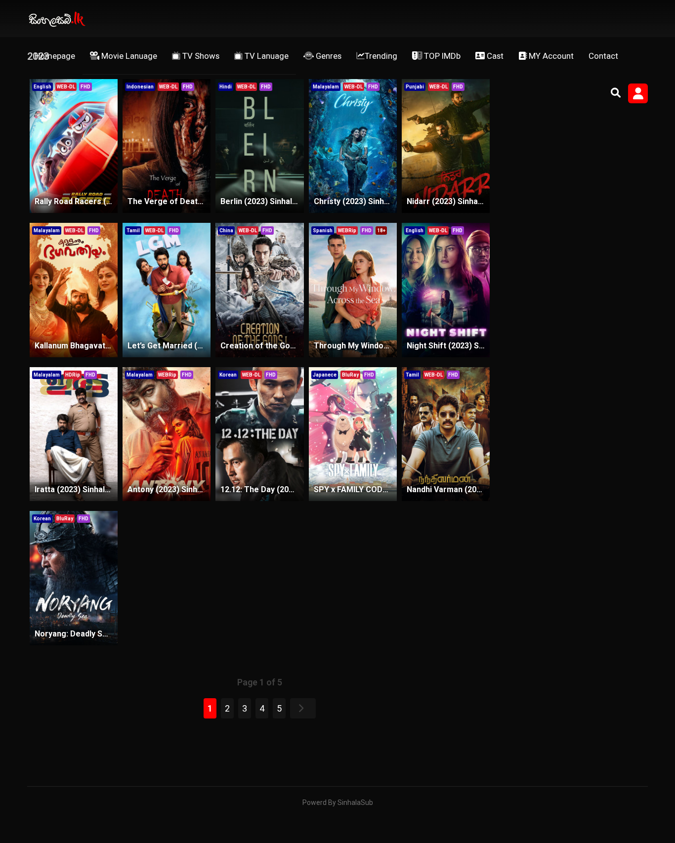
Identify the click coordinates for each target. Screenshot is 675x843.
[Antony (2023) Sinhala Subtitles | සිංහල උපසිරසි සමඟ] (167, 434)
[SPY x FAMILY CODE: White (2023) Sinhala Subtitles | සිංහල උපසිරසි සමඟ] (353, 434)
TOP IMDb (441, 56)
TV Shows (199, 56)
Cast (494, 56)
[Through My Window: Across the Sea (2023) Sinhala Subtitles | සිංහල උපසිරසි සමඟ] (353, 290)
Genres (327, 56)
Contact (603, 56)
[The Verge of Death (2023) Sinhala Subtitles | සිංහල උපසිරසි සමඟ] (167, 146)
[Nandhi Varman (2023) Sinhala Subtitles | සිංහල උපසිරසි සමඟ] (446, 434)
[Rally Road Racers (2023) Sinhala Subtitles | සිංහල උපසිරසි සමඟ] (74, 146)
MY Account (550, 56)
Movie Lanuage (128, 56)
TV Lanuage (266, 56)
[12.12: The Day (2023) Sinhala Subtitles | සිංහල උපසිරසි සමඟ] (259, 434)
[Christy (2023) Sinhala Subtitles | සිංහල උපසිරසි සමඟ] (353, 146)
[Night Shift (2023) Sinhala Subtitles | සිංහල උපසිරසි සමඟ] (446, 290)
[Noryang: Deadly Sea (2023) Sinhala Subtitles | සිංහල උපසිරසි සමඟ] (74, 578)
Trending (381, 56)
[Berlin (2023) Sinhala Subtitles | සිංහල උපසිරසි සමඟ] (259, 146)
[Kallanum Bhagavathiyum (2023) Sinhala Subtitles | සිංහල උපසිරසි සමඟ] (74, 290)
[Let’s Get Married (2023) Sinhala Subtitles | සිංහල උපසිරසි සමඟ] (167, 290)
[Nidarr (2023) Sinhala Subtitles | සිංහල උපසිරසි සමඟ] (446, 146)
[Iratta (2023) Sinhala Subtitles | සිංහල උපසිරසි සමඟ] (74, 434)
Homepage (55, 56)
